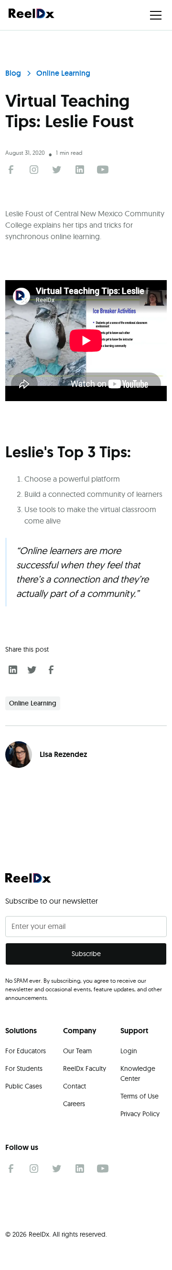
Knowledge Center (137, 1073)
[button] (153, 15)
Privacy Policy (140, 1113)
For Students (24, 1068)
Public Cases (23, 1086)
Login (128, 1051)
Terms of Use (139, 1096)
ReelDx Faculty (84, 1068)
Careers (74, 1103)
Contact (74, 1086)
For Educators (25, 1051)
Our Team (77, 1051)
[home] (31, 15)
